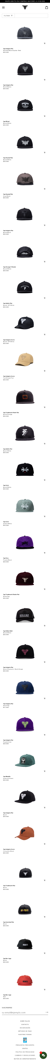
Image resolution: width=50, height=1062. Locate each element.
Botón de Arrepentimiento (25, 1059)
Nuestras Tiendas (25, 1034)
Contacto (25, 1024)
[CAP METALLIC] (25, 761)
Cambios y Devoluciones (25, 1055)
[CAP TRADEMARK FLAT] (25, 870)
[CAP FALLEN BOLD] (25, 615)
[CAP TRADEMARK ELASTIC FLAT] (25, 579)
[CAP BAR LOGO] (25, 943)
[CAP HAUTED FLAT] (25, 142)
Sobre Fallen (25, 1021)
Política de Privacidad (25, 1052)
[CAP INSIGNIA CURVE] (25, 324)
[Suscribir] (46, 1012)
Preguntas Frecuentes (25, 1045)
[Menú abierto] (5, 7)
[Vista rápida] (44, 43)
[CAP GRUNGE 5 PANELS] (25, 251)
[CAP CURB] (25, 470)
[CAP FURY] (25, 542)
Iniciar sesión (25, 1028)
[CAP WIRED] (25, 106)
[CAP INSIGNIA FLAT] (25, 33)
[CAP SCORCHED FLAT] (25, 906)
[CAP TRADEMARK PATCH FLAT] (25, 397)
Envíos (25, 1048)
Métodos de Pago (25, 1031)
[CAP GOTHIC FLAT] (25, 288)
